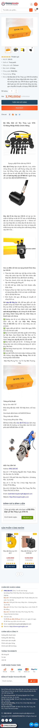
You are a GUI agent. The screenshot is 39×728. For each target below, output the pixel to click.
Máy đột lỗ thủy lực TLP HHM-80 (29, 552)
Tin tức (3, 657)
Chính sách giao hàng (8, 643)
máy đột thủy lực (11, 302)
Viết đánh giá (27, 518)
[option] (19, 31)
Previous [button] (17, 574)
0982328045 (10, 725)
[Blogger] (12, 114)
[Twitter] (19, 114)
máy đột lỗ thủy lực (22, 423)
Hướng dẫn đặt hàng (7, 638)
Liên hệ (3, 660)
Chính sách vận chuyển (8, 640)
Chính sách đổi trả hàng (8, 646)
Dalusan (16, 65)
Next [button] (21, 574)
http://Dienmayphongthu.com (19, 497)
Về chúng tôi (5, 654)
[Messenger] (31, 724)
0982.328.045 (13, 469)
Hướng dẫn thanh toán (8, 635)
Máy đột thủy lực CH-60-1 (10, 552)
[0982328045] (36, 724)
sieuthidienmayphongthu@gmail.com (20, 494)
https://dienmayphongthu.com (18, 626)
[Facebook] (9, 114)
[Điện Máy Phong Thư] (9, 4)
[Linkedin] (16, 114)
